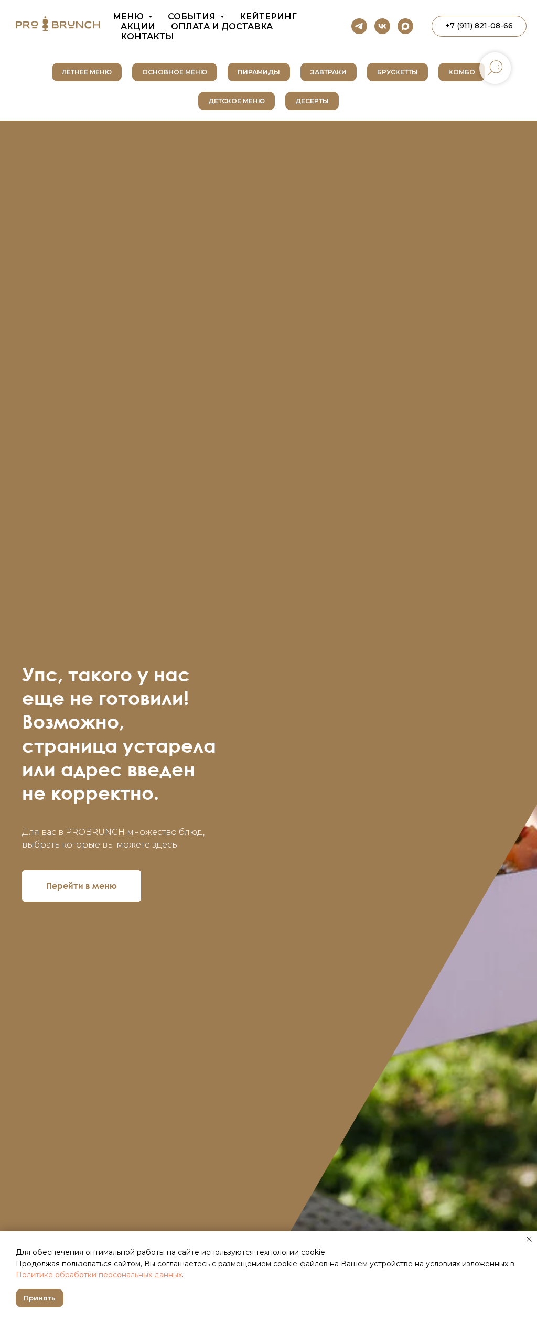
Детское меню (236, 101)
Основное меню (174, 72)
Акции (138, 26)
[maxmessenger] (405, 26)
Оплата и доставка (222, 26)
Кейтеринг (268, 16)
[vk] (382, 26)
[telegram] (359, 26)
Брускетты (397, 72)
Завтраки (328, 72)
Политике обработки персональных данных (99, 1274)
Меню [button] (129, 16)
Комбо (461, 72)
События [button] (193, 16)
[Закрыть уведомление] (529, 1239)
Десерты (312, 101)
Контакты (147, 36)
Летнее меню (87, 72)
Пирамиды (259, 72)
